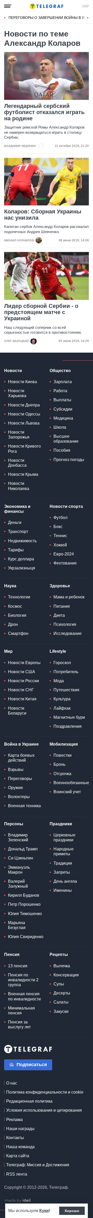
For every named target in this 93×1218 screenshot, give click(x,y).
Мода (58, 681)
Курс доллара (21, 559)
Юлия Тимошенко (25, 913)
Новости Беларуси (17, 710)
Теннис (60, 535)
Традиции (62, 863)
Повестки (62, 755)
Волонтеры (19, 796)
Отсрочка (62, 773)
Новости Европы (24, 662)
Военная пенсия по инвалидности (24, 996)
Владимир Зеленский (18, 837)
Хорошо (72, 1211)
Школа (59, 427)
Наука (10, 586)
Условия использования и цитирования (44, 1110)
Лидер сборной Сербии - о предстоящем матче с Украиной (41, 312)
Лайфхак (62, 708)
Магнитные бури (69, 717)
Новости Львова (24, 423)
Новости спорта (66, 506)
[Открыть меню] (7, 6)
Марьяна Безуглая (17, 925)
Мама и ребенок (68, 597)
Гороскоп (62, 662)
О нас (11, 1083)
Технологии (19, 597)
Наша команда (20, 1147)
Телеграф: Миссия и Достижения (37, 1165)
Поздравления (67, 726)
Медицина (63, 418)
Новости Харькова (17, 393)
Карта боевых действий (21, 757)
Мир (8, 651)
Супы (58, 984)
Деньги (14, 522)
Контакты (15, 1137)
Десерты (61, 993)
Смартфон (18, 633)
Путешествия (66, 690)
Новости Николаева (18, 486)
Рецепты (59, 954)
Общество (60, 370)
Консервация (66, 975)
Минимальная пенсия (21, 1010)
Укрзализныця (21, 568)
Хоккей (60, 545)
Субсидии (62, 409)
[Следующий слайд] (88, 18)
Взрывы (16, 769)
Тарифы (16, 550)
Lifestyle (58, 651)
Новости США (21, 672)
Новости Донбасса (17, 462)
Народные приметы (63, 851)
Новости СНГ (21, 690)
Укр (85, 6)
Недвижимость (22, 541)
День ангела (65, 881)
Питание (61, 606)
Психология (64, 624)
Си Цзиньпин (20, 858)
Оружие (15, 787)
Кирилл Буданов (23, 895)
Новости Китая (22, 699)
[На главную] (46, 6)
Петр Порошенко (24, 904)
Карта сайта (17, 1156)
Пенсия (11, 954)
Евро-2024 (63, 554)
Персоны (13, 824)
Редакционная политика (29, 1101)
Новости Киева (22, 382)
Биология (17, 615)
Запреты (61, 872)
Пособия (61, 450)
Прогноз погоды (68, 459)
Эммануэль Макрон (19, 869)
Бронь (59, 764)
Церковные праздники (64, 837)
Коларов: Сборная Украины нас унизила (42, 215)
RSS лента (16, 1174)
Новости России (23, 681)
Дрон (13, 624)
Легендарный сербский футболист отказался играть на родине (44, 112)
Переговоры (20, 778)
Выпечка (61, 966)
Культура (62, 699)
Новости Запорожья (18, 434)
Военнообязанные (71, 783)
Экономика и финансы (17, 509)
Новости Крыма (23, 474)
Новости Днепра (24, 405)
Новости (13, 370)
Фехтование (65, 563)
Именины (62, 890)
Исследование (67, 633)
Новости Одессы (24, 414)
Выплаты (62, 400)
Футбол (60, 517)
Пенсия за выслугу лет (19, 1024)
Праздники (61, 824)
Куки (44, 1210)
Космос (15, 606)
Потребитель (65, 672)
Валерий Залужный (18, 883)
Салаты (60, 1002)
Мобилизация (64, 744)
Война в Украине (21, 744)
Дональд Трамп (23, 849)
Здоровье (60, 586)
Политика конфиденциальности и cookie (44, 1092)
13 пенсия (17, 966)
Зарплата (62, 382)
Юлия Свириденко (25, 936)
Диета (59, 615)
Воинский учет (67, 792)
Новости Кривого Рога (24, 448)
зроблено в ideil (18, 1200)
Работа (60, 391)
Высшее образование (66, 438)
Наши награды (20, 1128)
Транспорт (18, 531)
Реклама (14, 1119)
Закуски (60, 1011)
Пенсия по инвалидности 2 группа (23, 980)
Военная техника (24, 806)
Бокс (58, 526)
